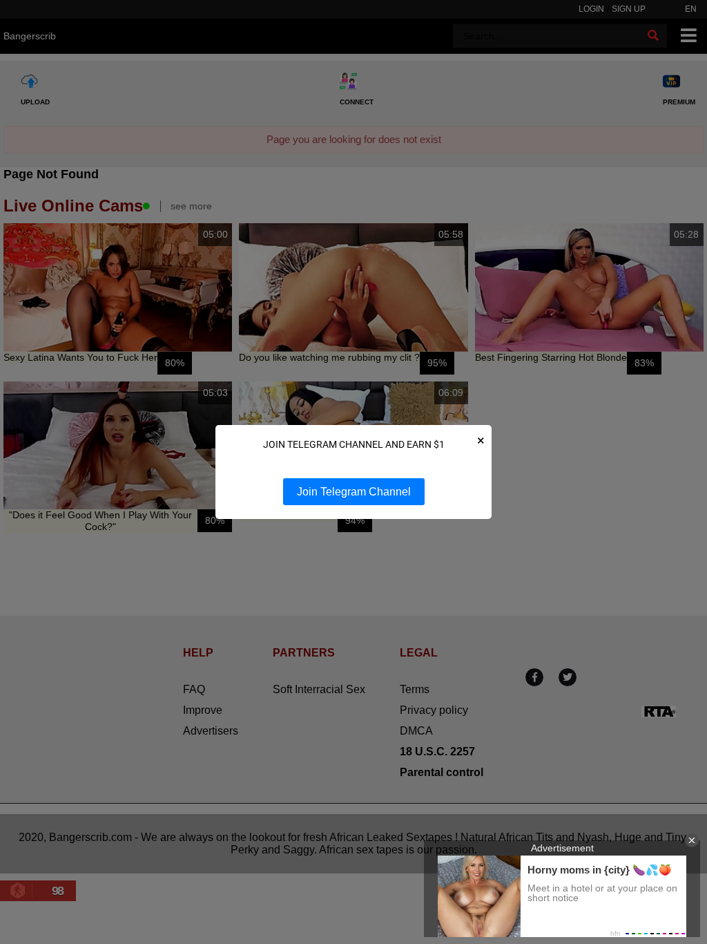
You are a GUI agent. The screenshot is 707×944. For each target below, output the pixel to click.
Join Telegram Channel (354, 492)
